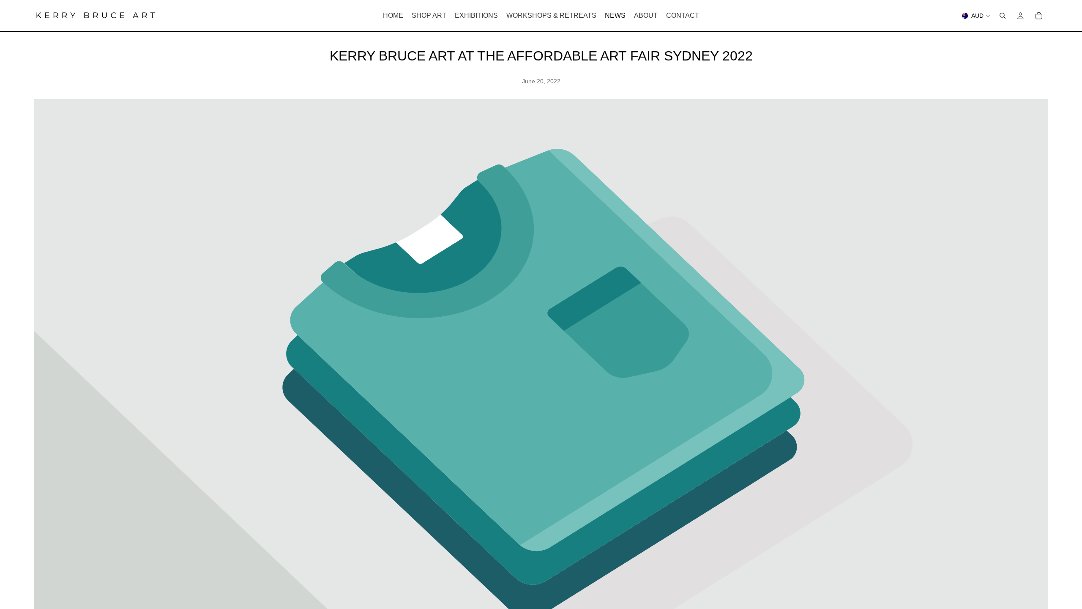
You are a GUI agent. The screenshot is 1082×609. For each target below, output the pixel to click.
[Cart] (1039, 15)
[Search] (1002, 15)
